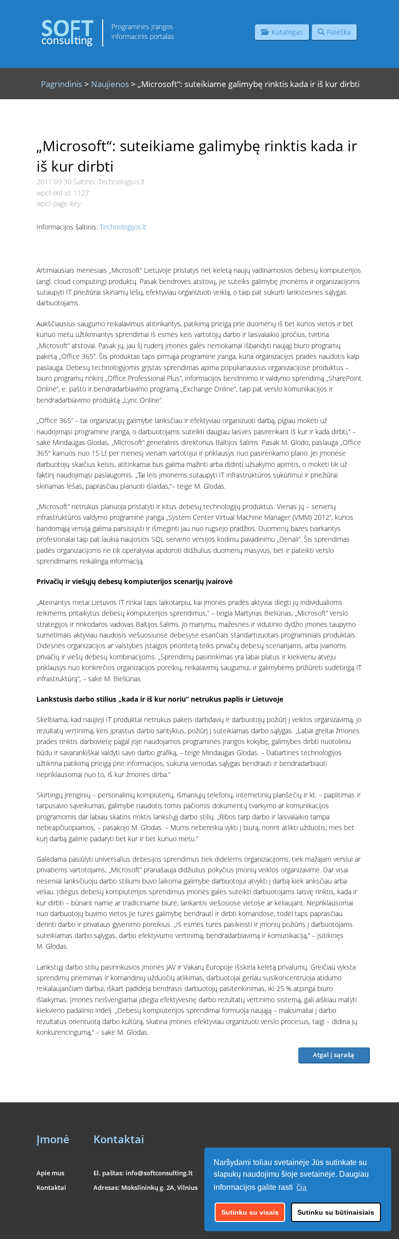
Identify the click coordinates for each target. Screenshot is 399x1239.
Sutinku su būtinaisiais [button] (335, 1212)
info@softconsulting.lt (159, 1172)
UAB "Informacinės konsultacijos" (324, 1225)
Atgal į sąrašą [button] (333, 1054)
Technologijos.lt (123, 226)
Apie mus (50, 1172)
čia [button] (301, 1187)
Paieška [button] (338, 31)
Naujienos (110, 83)
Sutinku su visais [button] (250, 1212)
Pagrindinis (61, 83)
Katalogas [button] (285, 31)
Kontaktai (51, 1187)
